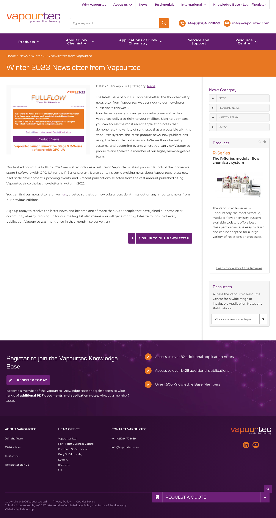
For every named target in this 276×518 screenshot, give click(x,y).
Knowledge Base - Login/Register (239, 4)
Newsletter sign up (17, 464)
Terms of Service (108, 505)
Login (10, 400)
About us (120, 4)
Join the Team (14, 438)
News (143, 4)
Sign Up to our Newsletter (164, 238)
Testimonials (164, 4)
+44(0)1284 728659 (123, 438)
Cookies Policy (85, 501)
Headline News (229, 107)
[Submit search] (164, 23)
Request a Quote (185, 497)
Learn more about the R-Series (239, 268)
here (64, 194)
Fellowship (27, 509)
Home (11, 56)
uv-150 (223, 127)
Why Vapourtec (94, 4)
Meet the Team (228, 117)
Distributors (12, 447)
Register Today (32, 380)
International (191, 4)
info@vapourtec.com (125, 447)
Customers (12, 455)
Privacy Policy (62, 501)
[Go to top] (268, 489)
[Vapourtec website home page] (33, 18)
